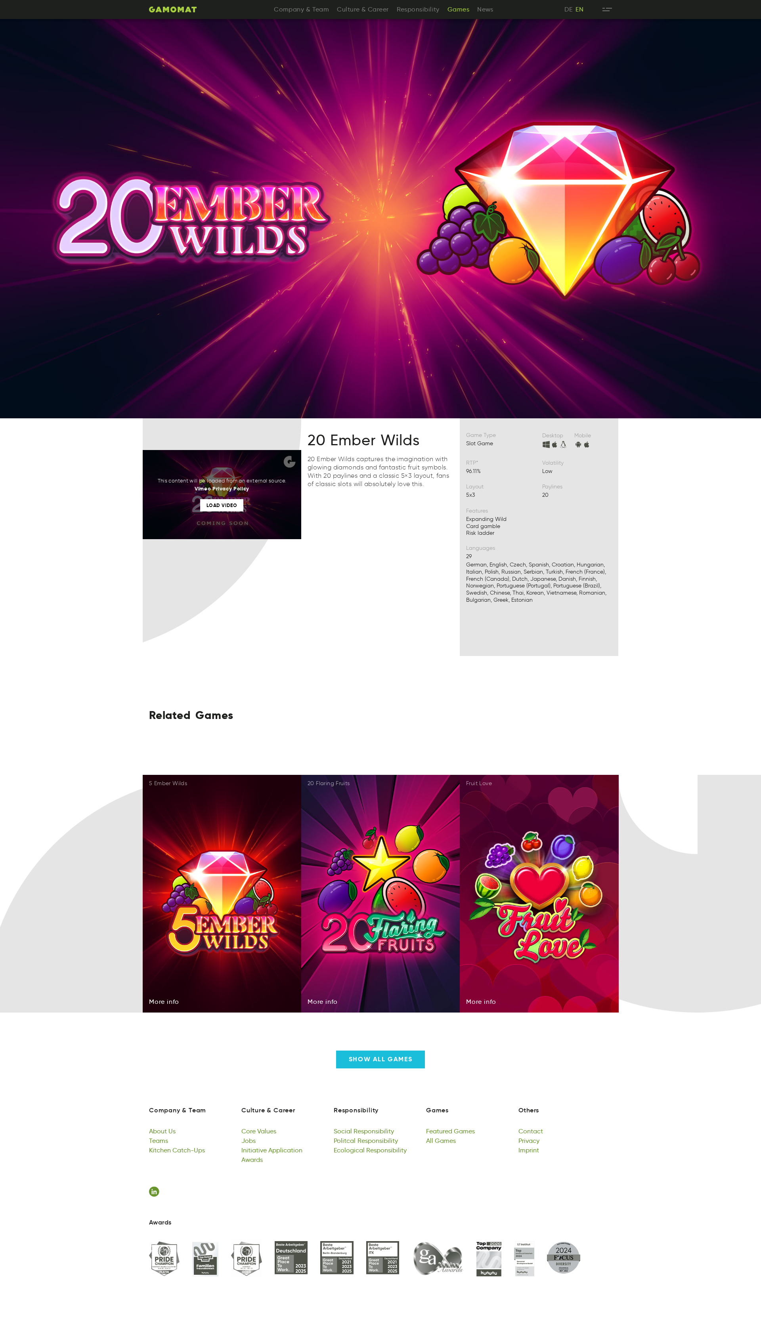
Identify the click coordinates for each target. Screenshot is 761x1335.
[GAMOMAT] (173, 9)
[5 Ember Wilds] (222, 894)
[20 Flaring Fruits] (380, 894)
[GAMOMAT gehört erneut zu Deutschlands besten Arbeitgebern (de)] (291, 1258)
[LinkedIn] (155, 1191)
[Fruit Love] (539, 894)
